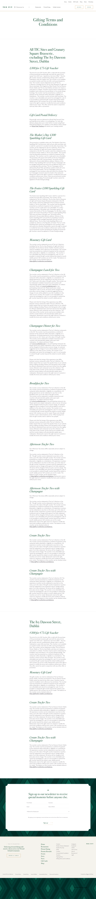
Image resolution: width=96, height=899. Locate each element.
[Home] (7, 7)
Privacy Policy (18, 874)
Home (43, 844)
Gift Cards (75, 2)
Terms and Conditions (54, 874)
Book (89, 7)
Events (69, 2)
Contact (58, 851)
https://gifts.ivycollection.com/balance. (41, 527)
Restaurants (38, 7)
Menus (79, 7)
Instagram (73, 844)
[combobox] (22, 7)
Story (65, 2)
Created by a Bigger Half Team (87, 874)
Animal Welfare (34, 874)
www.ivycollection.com (49, 286)
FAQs (57, 849)
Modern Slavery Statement (62, 846)
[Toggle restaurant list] (29, 7)
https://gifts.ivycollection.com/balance (41, 261)
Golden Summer (57, 7)
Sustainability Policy (43, 874)
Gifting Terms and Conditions (63, 858)
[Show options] (68, 811)
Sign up (45, 823)
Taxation (58, 855)
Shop (81, 2)
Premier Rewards (46, 851)
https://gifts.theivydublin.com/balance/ (41, 693)
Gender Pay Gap (60, 847)
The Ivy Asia (74, 849)
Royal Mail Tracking (38, 126)
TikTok (72, 847)
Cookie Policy (26, 874)
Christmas (90, 2)
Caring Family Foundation (62, 853)
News (85, 2)
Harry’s (73, 851)
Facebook (73, 846)
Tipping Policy (59, 856)
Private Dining (47, 7)
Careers (58, 844)
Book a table (14, 855)
